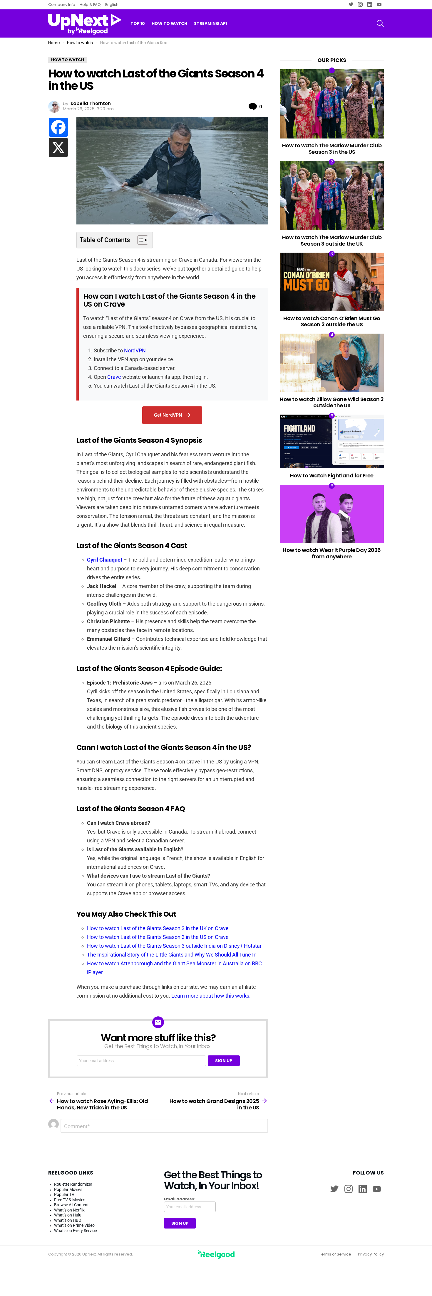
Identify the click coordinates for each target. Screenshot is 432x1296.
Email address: (179, 1199)
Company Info (61, 4)
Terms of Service (335, 1254)
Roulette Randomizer (73, 1184)
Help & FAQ (90, 4)
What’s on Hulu (67, 1215)
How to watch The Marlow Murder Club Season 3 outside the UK (331, 240)
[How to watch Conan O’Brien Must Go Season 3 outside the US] (332, 282)
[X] (58, 147)
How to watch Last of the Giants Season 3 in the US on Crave (158, 937)
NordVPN (135, 350)
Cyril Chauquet (104, 560)
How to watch (169, 23)
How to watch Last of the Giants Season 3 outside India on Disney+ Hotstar (174, 946)
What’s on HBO (67, 1220)
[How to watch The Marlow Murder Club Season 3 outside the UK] (332, 195)
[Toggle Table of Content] (140, 240)
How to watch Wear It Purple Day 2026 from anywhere (332, 553)
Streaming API (210, 23)
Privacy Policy (371, 1254)
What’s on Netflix (69, 1210)
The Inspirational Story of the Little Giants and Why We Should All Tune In (172, 955)
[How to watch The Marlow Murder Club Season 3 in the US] (332, 103)
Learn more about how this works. (211, 996)
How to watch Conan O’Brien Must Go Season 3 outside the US (331, 321)
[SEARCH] (380, 23)
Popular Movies (68, 1189)
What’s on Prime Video (74, 1225)
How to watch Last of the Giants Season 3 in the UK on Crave (158, 928)
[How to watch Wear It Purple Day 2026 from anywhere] (332, 514)
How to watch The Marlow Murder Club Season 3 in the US (331, 149)
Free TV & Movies (69, 1199)
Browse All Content (71, 1204)
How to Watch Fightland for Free (332, 475)
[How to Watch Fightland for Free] (332, 442)
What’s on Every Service (75, 1230)
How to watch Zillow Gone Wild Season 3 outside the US (332, 402)
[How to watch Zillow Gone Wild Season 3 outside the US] (332, 363)
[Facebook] (58, 127)
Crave (114, 377)
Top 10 (137, 23)
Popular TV (64, 1194)
